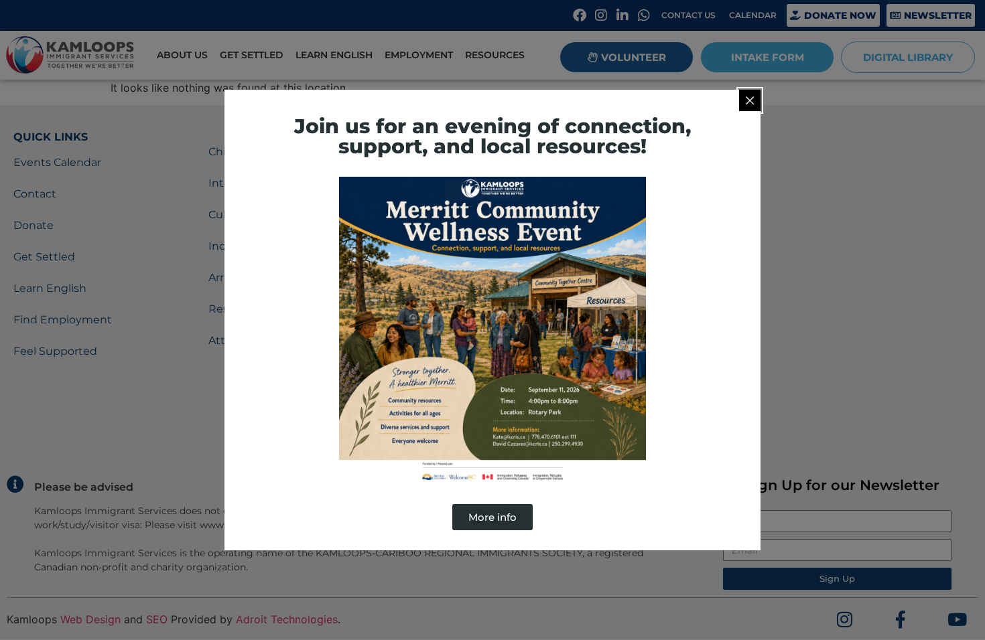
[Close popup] (750, 100)
